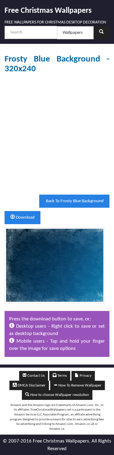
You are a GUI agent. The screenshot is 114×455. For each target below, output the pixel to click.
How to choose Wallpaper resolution (59, 395)
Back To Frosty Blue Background (74, 201)
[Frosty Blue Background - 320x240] (55, 265)
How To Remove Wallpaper (79, 385)
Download (25, 217)
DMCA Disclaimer (31, 385)
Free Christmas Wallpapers (48, 11)
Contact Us (35, 376)
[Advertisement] (57, 134)
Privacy (85, 376)
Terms (62, 376)
